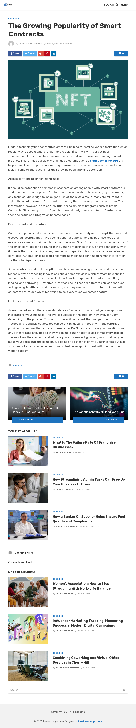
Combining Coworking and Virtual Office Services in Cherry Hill (86, 660)
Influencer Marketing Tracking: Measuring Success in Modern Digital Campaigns (88, 623)
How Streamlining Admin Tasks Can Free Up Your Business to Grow (89, 481)
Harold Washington (30, 44)
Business (13, 18)
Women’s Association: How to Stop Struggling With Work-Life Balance (82, 586)
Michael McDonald (67, 526)
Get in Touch (59, 712)
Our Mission (77, 712)
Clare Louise (63, 489)
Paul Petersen (64, 593)
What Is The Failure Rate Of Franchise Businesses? (84, 444)
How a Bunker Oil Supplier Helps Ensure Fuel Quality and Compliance (89, 519)
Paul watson (63, 452)
